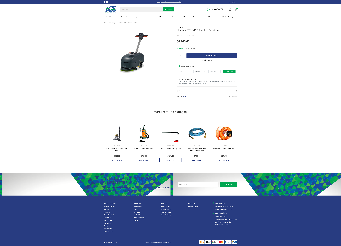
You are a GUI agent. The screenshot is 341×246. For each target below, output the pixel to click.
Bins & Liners (110, 17)
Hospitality (137, 17)
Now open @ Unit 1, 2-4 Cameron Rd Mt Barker (169, 2)
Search (169, 9)
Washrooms (212, 17)
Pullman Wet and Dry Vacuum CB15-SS (117, 149)
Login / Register (233, 2)
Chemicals (124, 17)
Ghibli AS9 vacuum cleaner (144, 148)
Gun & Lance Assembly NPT (170, 148)
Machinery (162, 17)
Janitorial (150, 17)
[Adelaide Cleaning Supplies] (111, 9)
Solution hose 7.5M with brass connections (197, 149)
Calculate (229, 71)
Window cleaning (227, 17)
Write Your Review (190, 35)
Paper (174, 17)
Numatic (180, 27)
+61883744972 (217, 9)
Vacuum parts (197, 17)
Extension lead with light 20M (224, 148)
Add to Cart (212, 55)
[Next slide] (236, 141)
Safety (185, 17)
